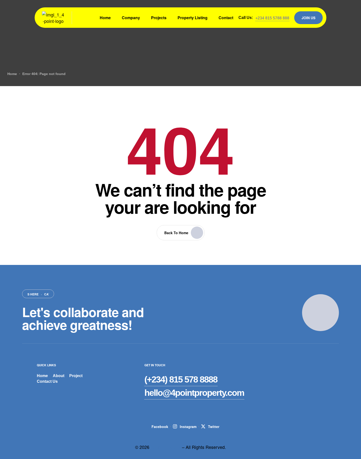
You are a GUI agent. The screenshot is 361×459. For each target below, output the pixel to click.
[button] (272, 18)
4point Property (166, 447)
